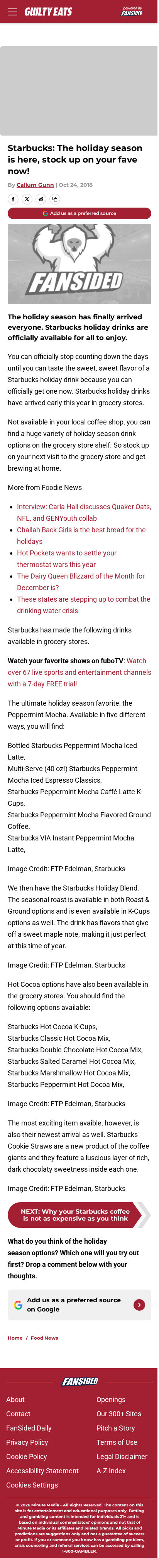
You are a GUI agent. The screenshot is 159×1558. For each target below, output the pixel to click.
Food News (44, 1338)
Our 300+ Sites (118, 1414)
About (15, 1399)
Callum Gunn (35, 184)
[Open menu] (12, 11)
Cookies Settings (32, 1485)
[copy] (54, 199)
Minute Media (45, 1505)
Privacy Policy (27, 1442)
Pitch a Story (115, 1428)
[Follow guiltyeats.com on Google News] (139, 1305)
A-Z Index (111, 1471)
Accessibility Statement (42, 1471)
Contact (18, 1414)
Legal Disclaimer (121, 1456)
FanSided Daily (29, 1428)
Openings (110, 1399)
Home (15, 1338)
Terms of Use (116, 1442)
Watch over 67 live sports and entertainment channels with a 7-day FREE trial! (79, 672)
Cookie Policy (26, 1456)
